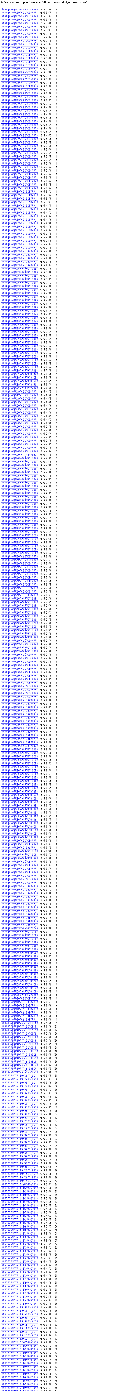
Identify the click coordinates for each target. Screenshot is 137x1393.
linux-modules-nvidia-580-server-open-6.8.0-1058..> (19, 800)
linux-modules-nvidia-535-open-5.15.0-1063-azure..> (19, 121)
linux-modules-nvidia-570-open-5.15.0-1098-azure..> (19, 573)
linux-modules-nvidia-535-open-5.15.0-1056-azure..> (19, 109)
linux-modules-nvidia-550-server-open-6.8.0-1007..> (19, 500)
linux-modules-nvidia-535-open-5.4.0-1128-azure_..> (19, 214)
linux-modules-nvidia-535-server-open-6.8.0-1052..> (19, 376)
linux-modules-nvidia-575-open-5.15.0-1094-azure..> (19, 644)
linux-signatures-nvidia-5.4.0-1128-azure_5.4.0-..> (19, 1270)
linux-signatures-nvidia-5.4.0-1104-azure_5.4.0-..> (19, 1236)
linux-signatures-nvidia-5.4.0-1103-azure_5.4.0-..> (19, 1235)
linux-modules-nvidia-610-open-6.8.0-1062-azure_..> (19, 1001)
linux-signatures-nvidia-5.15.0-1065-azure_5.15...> (19, 1116)
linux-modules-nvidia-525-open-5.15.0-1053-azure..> (19, 32)
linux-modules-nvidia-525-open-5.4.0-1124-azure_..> (19, 69)
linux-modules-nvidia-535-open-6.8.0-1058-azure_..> (19, 260)
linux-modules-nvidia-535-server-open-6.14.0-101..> (19, 370)
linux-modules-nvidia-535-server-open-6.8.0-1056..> (19, 380)
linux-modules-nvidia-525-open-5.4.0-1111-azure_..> (19, 51)
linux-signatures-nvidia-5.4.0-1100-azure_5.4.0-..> (19, 1232)
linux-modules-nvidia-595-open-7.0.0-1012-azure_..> (19, 920)
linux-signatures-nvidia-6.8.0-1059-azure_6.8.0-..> (19, 1353)
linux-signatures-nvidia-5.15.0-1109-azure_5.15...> (19, 1169)
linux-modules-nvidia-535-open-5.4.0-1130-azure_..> (19, 216)
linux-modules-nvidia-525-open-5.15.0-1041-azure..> (19, 15)
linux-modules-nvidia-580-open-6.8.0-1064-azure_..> (19, 714)
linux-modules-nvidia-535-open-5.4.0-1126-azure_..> (19, 209)
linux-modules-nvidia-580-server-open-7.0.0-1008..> (19, 819)
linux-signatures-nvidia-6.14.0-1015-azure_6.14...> (19, 1312)
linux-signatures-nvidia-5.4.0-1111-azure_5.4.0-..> (19, 1246)
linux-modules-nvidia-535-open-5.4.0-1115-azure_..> (19, 195)
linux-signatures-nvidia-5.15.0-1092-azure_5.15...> (19, 1152)
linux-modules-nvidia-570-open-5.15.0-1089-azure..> (19, 559)
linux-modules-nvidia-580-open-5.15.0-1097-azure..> (19, 658)
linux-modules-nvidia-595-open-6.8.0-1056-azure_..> (19, 888)
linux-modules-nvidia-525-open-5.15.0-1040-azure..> (19, 14)
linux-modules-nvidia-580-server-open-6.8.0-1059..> (19, 801)
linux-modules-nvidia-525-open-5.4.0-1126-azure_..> (19, 71)
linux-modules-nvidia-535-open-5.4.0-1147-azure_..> (19, 243)
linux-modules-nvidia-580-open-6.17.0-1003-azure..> (19, 685)
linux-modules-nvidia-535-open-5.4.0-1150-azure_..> (19, 247)
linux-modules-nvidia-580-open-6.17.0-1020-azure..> (19, 693)
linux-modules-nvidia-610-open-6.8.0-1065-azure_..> (19, 1005)
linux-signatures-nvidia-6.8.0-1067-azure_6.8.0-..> (19, 1362)
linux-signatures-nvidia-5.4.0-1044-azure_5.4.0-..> (19, 1184)
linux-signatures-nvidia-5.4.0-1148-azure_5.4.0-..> (19, 1300)
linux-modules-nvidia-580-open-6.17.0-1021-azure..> (19, 696)
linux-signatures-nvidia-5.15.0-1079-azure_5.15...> (19, 1132)
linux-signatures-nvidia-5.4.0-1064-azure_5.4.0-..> (19, 1202)
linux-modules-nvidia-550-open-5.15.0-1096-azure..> (19, 450)
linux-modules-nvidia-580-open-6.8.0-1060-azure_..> (19, 710)
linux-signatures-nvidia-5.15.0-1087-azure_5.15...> (19, 1144)
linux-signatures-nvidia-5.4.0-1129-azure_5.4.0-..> (19, 1271)
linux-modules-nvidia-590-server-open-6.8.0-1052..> (19, 860)
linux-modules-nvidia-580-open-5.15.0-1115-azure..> (19, 677)
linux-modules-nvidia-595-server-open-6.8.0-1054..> (19, 953)
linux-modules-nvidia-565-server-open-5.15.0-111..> (19, 542)
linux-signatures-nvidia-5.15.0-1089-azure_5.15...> (19, 1146)
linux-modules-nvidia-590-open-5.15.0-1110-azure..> (19, 843)
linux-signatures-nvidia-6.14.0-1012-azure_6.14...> (19, 1309)
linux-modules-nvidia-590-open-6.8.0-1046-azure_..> (19, 846)
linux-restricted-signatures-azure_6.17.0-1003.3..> (19, 1039)
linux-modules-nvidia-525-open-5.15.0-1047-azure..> (19, 23)
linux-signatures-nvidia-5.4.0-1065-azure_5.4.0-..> (19, 1204)
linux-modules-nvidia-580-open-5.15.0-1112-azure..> (19, 674)
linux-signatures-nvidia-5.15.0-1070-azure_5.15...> (19, 1121)
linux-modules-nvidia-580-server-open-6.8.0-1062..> (19, 804)
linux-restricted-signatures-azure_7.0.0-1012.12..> (19, 1064)
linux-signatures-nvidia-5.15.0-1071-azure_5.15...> (19, 1123)
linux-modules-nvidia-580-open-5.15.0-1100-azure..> (19, 663)
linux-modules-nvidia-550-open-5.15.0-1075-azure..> (19, 421)
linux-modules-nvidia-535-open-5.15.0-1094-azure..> (19, 163)
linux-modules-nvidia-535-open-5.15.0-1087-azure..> (19, 152)
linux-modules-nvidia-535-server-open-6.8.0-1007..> (19, 372)
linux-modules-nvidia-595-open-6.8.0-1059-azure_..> (19, 891)
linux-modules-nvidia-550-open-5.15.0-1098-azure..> (19, 453)
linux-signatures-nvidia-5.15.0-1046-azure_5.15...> (19, 1086)
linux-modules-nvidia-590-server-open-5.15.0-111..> (19, 854)
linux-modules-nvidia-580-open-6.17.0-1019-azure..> (19, 691)
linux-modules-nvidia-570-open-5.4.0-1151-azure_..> (19, 588)
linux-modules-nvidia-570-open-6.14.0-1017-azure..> (19, 591)
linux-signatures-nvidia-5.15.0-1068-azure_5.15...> (19, 1120)
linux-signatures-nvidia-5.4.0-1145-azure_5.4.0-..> (19, 1295)
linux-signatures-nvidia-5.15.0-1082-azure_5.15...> (19, 1138)
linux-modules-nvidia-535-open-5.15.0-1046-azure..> (19, 95)
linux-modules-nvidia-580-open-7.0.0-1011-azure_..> (19, 735)
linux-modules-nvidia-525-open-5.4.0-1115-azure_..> (19, 57)
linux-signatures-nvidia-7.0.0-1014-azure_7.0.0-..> (19, 1386)
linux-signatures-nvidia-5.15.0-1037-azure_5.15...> (19, 1074)
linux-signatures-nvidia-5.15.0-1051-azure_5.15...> (19, 1093)
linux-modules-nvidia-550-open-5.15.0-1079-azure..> (19, 425)
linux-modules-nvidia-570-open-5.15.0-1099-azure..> (19, 574)
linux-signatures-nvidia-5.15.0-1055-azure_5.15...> (19, 1099)
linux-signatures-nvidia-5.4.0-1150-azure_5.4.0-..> (19, 1303)
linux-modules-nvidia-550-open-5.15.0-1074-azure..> (19, 419)
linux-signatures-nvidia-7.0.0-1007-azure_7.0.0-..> (19, 1369)
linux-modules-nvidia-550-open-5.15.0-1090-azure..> (19, 440)
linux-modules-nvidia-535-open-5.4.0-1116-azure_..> (19, 197)
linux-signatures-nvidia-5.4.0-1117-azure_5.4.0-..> (19, 1254)
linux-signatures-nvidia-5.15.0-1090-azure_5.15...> (19, 1148)
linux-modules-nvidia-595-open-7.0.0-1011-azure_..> (19, 917)
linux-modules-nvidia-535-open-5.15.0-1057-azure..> (19, 110)
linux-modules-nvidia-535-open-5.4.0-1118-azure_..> (19, 200)
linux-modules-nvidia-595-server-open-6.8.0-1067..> (19, 966)
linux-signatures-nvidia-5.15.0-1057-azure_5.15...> (19, 1102)
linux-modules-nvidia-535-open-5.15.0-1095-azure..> (19, 165)
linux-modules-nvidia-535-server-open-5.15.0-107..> (19, 309)
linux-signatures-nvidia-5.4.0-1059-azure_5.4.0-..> (19, 1197)
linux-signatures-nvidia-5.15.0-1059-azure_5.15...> (19, 1105)
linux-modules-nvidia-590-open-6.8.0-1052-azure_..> (19, 849)
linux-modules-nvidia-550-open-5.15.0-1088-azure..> (19, 437)
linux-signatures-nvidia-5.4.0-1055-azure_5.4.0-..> (19, 1193)
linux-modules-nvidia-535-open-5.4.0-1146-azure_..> (19, 242)
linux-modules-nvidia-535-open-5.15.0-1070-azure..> (19, 130)
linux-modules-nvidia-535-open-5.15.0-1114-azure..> (19, 184)
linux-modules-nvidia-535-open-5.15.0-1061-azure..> (19, 118)
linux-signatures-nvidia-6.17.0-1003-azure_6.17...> (19, 1314)
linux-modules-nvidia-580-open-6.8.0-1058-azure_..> (19, 707)
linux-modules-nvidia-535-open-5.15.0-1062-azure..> (19, 120)
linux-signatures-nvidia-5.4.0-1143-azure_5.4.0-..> (19, 1292)
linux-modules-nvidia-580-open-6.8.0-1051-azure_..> (19, 700)
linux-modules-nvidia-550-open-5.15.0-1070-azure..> (19, 414)
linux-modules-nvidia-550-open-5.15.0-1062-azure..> (19, 404)
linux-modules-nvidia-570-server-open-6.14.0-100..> (19, 633)
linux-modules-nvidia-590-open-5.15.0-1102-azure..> (19, 839)
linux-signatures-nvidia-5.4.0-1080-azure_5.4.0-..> (19, 1218)
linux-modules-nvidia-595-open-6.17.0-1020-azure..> (19, 879)
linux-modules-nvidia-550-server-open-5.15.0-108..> (19, 481)
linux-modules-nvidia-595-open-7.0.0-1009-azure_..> (19, 912)
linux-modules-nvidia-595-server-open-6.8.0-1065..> (19, 965)
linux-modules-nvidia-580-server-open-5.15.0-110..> (19, 755)
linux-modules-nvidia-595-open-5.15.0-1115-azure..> (19, 867)
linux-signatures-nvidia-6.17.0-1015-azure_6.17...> (19, 1328)
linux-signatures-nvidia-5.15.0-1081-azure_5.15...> (19, 1135)
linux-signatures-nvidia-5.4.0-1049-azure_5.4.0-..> (19, 1190)
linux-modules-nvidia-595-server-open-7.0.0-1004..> (19, 967)
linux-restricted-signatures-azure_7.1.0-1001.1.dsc (19, 1070)
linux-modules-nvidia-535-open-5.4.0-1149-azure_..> (19, 246)
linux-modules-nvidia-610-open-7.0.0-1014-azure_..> (19, 1019)
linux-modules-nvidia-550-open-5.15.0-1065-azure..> (19, 408)
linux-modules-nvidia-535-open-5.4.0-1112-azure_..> (19, 191)
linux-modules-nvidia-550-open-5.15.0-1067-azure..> (19, 411)
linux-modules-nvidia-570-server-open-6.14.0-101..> (19, 635)
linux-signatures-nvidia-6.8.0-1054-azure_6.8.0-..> (19, 1349)
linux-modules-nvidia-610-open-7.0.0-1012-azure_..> (19, 1016)
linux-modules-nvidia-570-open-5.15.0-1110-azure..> (19, 583)
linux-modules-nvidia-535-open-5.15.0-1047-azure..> (19, 96)
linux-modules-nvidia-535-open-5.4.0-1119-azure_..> (19, 201)
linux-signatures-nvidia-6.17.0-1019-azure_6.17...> (19, 1334)
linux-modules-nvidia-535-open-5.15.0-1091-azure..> (19, 158)
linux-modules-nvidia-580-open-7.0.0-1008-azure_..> (19, 727)
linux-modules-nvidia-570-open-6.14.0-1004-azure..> (19, 590)
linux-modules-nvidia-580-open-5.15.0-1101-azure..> (19, 664)
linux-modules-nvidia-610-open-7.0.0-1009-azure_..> (19, 1008)
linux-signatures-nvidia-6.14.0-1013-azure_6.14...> (19, 1310)
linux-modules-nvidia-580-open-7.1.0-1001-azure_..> (19, 744)
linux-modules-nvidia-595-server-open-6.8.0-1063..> (19, 962)
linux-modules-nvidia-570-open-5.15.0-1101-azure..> (19, 577)
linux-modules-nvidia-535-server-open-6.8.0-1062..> (19, 386)
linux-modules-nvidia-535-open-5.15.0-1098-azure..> (19, 169)
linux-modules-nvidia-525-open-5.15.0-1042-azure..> (19, 16)
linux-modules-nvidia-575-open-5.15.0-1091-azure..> (19, 640)
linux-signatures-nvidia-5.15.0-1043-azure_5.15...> (19, 1082)
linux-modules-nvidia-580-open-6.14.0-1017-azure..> (19, 684)
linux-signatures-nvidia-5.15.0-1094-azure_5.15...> (19, 1155)
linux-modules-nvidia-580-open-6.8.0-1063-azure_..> (19, 713)
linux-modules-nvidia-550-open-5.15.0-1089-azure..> (19, 439)
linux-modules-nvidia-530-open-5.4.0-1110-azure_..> (19, 85)
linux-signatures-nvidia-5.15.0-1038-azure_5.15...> (19, 1075)
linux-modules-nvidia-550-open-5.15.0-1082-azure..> (19, 430)
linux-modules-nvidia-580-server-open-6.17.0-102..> (19, 786)
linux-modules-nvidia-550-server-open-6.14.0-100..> (19, 499)
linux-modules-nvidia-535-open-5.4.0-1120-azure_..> (19, 202)
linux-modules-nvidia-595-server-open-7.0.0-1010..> (19, 981)
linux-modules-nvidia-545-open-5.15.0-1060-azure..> (19, 397)
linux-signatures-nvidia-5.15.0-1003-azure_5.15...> (19, 1072)
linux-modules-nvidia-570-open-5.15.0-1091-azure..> (19, 562)
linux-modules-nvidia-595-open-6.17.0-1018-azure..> (19, 874)
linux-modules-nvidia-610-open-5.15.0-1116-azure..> (19, 995)
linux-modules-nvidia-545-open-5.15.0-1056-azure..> (19, 390)
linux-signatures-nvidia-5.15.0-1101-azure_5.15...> (19, 1165)
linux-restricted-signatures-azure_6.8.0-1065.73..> (19, 1053)
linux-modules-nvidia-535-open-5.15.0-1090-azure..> (19, 156)
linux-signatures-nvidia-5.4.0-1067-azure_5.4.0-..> (19, 1205)
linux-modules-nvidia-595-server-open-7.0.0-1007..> (19, 973)
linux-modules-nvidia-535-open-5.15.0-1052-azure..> (19, 103)
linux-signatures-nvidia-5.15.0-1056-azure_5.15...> (19, 1100)
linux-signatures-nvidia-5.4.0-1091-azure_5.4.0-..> (19, 1228)
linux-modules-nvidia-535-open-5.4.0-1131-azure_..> (19, 218)
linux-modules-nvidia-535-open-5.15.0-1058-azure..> (19, 111)
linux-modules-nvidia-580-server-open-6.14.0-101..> (19, 776)
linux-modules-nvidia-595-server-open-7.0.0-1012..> (19, 987)
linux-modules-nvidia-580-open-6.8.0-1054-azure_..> (19, 704)
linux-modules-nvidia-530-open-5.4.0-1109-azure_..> (19, 83)
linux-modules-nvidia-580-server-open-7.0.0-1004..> (19, 811)
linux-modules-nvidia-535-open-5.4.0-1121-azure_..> (19, 204)
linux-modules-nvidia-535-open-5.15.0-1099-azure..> (19, 170)
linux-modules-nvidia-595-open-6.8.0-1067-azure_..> (19, 899)
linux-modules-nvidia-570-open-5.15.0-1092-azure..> (19, 565)
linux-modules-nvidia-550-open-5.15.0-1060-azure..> (19, 401)
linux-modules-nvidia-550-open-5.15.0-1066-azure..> (19, 409)
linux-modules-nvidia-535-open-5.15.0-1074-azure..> (19, 135)
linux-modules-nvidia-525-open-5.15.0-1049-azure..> (19, 26)
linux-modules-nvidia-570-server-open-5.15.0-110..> (19, 623)
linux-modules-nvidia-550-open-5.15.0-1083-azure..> (19, 432)
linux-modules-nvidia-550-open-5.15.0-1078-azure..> (19, 423)
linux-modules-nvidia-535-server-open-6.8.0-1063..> (19, 387)
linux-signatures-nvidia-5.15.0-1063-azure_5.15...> (19, 1113)
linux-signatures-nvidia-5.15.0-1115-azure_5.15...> (19, 1177)
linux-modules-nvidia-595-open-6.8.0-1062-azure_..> (19, 893)
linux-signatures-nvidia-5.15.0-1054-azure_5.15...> (19, 1098)
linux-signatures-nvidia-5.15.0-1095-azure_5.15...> (19, 1156)
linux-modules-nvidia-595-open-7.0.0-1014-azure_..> (19, 923)
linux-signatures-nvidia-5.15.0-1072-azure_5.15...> (19, 1124)
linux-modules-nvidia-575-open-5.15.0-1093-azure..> (19, 643)
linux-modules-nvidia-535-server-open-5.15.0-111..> (19, 358)
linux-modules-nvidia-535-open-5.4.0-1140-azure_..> (19, 232)
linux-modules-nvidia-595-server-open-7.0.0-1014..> (19, 990)
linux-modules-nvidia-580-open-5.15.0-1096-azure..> (19, 657)
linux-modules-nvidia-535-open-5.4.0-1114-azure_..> (19, 194)
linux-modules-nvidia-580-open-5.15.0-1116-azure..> (19, 678)
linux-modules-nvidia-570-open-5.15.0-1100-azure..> (19, 576)
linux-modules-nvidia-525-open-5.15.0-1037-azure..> (19, 9)
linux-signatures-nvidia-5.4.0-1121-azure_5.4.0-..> (19, 1260)
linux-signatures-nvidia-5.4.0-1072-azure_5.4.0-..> (19, 1211)
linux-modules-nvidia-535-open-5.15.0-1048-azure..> (19, 97)
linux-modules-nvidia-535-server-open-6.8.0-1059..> (19, 383)
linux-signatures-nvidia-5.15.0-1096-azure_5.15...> (19, 1158)
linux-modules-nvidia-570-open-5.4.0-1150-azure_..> (19, 587)
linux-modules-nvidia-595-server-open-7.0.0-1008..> (19, 976)
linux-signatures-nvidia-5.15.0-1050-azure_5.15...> (19, 1092)
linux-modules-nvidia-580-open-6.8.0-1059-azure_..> (19, 709)
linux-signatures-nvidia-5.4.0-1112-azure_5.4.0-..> (19, 1247)
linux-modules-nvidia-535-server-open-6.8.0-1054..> (19, 379)
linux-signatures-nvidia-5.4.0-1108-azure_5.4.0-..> (19, 1242)
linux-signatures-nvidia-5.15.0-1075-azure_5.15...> (19, 1128)
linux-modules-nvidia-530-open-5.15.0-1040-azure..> (19, 76)
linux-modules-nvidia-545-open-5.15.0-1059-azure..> (19, 394)
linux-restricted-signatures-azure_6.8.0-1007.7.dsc (19, 1050)
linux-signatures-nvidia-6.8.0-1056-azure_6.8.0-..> (19, 1351)
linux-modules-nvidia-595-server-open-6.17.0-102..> (19, 946)
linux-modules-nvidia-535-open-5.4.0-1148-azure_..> (19, 244)
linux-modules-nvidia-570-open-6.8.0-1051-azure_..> (19, 594)
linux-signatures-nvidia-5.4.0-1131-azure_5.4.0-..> (19, 1274)
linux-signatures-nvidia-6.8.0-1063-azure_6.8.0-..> (19, 1358)
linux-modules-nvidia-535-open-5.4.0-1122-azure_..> (19, 205)
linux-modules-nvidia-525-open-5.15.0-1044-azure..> (19, 19)
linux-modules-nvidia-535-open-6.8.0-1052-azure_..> (19, 254)
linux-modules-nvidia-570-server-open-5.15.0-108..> (19, 597)
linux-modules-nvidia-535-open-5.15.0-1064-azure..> (19, 123)
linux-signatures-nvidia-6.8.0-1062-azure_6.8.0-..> (19, 1356)
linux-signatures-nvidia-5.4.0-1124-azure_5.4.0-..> (19, 1264)
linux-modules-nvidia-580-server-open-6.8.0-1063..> (19, 805)
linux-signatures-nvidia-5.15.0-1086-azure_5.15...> (19, 1142)
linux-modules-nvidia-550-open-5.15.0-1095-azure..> (19, 449)
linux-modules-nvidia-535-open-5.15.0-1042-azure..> (19, 89)
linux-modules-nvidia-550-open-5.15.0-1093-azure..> (19, 446)
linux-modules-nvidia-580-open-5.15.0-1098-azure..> (19, 660)
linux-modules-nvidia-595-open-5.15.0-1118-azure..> (19, 871)
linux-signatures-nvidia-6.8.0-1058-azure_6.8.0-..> (19, 1352)
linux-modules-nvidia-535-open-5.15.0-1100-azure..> (19, 172)
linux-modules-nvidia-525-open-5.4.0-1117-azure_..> (19, 60)
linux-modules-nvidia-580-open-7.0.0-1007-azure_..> (19, 724)
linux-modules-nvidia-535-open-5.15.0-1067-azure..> (19, 127)
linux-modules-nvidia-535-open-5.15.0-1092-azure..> (19, 160)
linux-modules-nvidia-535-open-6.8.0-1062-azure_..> (19, 264)
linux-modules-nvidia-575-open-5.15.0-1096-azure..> (19, 646)
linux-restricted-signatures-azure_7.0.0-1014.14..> (19, 1067)
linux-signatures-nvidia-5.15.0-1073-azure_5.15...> (19, 1126)
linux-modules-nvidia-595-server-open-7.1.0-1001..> (19, 993)
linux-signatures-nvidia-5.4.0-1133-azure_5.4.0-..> (19, 1277)
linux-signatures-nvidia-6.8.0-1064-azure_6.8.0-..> (19, 1359)
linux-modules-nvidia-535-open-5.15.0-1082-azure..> (19, 146)
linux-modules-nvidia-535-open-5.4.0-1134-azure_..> (19, 223)
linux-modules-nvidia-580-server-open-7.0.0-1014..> (19, 833)
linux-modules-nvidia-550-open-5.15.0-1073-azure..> (19, 418)
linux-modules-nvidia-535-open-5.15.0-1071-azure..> (19, 131)
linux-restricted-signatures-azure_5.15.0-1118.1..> (19, 1025)
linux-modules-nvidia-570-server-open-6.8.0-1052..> (19, 639)
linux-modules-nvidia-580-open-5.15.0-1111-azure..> (19, 672)
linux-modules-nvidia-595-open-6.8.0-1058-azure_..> (19, 889)
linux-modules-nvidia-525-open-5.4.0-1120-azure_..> (19, 64)
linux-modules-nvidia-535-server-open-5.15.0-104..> (19, 267)
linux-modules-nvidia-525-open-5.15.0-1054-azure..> (19, 33)
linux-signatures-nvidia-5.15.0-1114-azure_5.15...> (19, 1176)
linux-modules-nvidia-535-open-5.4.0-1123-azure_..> (19, 207)
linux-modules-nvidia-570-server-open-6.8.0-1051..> (19, 637)
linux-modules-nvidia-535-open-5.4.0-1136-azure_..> (19, 226)
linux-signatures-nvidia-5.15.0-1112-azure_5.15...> (19, 1174)
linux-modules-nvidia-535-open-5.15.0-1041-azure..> (19, 88)
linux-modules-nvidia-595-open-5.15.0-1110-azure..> (19, 861)
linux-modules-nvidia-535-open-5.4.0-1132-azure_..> (19, 219)
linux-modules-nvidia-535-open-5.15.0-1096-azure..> (19, 166)
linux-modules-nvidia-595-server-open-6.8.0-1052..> (19, 952)
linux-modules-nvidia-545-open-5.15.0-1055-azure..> (19, 388)
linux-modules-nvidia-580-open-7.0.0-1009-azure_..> (19, 730)
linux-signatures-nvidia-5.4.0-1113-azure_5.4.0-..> (19, 1249)
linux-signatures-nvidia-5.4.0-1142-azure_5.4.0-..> (19, 1291)
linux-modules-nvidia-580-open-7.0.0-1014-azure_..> (19, 741)
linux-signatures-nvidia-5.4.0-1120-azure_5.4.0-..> (19, 1258)
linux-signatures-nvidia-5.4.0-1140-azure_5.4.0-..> (19, 1288)
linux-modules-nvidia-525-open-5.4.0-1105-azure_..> (19, 43)
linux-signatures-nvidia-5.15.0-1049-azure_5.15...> (19, 1091)
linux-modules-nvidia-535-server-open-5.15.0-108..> (19, 321)
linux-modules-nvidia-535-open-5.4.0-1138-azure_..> (19, 229)
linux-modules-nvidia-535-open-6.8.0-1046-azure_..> (19, 251)
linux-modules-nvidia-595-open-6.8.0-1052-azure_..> (19, 885)
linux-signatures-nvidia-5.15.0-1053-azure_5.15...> (19, 1096)
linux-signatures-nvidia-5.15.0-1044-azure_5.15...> (19, 1084)
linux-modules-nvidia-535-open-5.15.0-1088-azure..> (19, 153)
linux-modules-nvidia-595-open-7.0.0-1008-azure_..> (19, 909)
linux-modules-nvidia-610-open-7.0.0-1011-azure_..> (19, 1014)
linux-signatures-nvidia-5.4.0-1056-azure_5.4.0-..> (19, 1194)
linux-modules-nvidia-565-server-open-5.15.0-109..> (19, 520)
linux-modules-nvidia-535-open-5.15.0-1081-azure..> (19, 144)
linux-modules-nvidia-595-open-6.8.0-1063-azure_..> (19, 895)
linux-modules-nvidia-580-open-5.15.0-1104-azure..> (19, 667)
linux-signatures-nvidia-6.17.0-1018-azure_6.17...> (19, 1331)
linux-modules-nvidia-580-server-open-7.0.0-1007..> (19, 816)
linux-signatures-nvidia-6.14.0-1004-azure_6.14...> (19, 1306)
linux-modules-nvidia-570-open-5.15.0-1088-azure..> (19, 558)
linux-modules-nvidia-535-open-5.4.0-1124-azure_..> (19, 208)
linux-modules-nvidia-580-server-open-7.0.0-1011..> (19, 828)
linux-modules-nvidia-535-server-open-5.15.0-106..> (19, 295)
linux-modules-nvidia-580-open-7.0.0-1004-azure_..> (19, 718)
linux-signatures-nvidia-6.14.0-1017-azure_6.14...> (19, 1313)
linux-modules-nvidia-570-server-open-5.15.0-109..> (19, 608)
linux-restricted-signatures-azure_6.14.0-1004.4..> (19, 1033)
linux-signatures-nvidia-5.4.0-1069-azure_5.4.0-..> (19, 1208)
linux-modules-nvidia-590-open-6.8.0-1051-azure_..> (19, 847)
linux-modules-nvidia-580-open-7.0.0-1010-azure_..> (19, 732)
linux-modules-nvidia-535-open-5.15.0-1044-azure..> (19, 92)
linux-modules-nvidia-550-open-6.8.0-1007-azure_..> (19, 454)
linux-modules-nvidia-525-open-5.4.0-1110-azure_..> (19, 50)
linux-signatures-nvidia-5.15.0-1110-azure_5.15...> (19, 1170)
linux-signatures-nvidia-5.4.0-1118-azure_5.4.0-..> (19, 1256)
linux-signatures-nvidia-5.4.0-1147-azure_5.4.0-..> (19, 1299)
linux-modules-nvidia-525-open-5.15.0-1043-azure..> (19, 18)
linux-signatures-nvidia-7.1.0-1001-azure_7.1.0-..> (19, 1388)
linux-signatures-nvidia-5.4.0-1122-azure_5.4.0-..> (19, 1261)
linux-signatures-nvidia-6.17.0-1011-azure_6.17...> (19, 1323)
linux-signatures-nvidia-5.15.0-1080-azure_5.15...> (19, 1134)
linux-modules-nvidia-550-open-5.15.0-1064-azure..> (19, 407)
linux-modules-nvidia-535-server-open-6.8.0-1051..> (19, 374)
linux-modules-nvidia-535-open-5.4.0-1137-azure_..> (19, 228)
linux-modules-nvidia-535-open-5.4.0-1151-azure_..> (19, 249)
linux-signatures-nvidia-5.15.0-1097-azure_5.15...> (19, 1159)
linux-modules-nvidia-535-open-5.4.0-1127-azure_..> (19, 212)
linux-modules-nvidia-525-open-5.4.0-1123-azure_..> (19, 68)
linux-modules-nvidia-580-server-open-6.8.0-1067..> (19, 809)
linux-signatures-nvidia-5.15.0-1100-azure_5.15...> (19, 1163)
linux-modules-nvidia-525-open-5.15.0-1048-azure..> (19, 25)
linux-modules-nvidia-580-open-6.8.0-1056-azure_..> (19, 706)
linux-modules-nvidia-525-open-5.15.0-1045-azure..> (19, 21)
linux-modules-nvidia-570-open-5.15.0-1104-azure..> (19, 580)
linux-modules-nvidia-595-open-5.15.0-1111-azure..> (19, 863)
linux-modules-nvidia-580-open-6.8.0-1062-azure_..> (19, 711)
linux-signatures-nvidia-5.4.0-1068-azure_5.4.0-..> (19, 1207)
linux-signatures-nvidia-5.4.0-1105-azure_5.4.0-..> (19, 1237)
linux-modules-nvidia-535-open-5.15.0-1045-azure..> (19, 93)
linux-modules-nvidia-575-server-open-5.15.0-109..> (19, 647)
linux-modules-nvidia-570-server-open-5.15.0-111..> (19, 630)
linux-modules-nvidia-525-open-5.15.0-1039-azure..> (19, 12)
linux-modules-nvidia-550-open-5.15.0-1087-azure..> (19, 436)
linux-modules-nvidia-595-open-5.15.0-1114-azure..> (19, 865)
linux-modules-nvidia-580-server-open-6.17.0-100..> (19, 777)
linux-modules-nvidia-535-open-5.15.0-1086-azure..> (19, 151)
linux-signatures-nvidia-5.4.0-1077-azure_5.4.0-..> (19, 1215)
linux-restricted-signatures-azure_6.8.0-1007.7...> (19, 1051)
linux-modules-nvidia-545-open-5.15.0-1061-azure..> (19, 400)
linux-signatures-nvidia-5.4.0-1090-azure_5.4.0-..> (19, 1226)
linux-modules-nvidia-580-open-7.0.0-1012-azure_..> (19, 738)
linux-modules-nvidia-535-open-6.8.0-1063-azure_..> (19, 265)
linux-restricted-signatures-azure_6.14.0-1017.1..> (19, 1036)
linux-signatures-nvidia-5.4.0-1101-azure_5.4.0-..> (19, 1233)
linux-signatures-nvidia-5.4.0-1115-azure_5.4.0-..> (19, 1251)
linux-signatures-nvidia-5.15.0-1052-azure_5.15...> (19, 1095)
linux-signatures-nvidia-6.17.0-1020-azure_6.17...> (19, 1337)
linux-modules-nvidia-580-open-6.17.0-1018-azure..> (19, 688)
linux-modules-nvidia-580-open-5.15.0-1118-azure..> (19, 681)
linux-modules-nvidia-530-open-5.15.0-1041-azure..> (19, 78)
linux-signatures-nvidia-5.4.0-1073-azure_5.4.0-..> (19, 1212)
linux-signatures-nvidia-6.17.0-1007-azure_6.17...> (19, 1320)
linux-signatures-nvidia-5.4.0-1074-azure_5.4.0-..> (19, 1214)
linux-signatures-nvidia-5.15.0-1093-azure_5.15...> (19, 1153)
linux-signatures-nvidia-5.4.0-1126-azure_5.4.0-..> (19, 1265)
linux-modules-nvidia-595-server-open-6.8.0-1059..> (19, 958)
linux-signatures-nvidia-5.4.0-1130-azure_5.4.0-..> (19, 1272)
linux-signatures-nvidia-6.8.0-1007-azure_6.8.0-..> (19, 1342)
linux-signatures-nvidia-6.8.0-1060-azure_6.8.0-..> (19, 1355)
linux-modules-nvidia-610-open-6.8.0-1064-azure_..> (19, 1004)
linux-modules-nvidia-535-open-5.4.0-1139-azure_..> (19, 230)
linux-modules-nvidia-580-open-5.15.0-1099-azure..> (19, 661)
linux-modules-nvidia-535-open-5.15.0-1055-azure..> (19, 107)
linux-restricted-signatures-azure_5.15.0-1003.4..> (19, 1022)
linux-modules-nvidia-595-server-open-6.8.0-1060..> (19, 959)
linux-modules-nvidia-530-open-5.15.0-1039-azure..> (19, 75)
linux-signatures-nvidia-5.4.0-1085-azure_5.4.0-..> (19, 1221)
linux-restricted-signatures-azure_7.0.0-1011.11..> (19, 1061)
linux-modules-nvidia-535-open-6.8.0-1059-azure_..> (19, 261)
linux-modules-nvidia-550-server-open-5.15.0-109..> (19, 495)
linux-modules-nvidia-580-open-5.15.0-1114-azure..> (19, 675)
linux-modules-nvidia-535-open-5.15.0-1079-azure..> (19, 141)
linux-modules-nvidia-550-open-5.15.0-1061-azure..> (19, 402)
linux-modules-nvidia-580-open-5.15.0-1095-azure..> (19, 656)
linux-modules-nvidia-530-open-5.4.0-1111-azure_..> (19, 86)
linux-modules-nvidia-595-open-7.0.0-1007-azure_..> (19, 906)
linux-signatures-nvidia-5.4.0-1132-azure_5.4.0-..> (19, 1275)
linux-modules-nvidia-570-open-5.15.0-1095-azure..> (19, 569)
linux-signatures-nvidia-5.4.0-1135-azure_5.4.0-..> (19, 1281)
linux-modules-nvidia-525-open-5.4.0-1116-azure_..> (19, 58)
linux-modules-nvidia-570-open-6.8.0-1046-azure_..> (19, 593)
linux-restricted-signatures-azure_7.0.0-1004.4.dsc (19, 1058)
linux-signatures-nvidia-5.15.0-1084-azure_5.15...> (19, 1141)
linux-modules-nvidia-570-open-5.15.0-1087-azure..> (19, 556)
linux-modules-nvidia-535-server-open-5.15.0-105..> (19, 279)
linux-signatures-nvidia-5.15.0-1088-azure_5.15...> (19, 1145)
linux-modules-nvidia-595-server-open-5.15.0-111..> (19, 928)
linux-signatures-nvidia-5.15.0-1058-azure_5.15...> (19, 1103)
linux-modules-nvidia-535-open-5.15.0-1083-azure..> (19, 148)
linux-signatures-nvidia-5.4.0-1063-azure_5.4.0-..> (19, 1201)
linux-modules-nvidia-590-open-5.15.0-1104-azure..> (19, 840)
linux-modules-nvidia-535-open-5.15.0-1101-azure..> (19, 173)
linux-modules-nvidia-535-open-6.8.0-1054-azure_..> (19, 257)
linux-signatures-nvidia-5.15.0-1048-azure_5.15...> (19, 1089)
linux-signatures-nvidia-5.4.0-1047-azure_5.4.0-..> (19, 1187)
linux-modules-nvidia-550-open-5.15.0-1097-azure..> (19, 451)
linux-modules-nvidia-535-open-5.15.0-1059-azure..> (19, 113)
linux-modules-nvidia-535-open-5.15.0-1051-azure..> (19, 102)
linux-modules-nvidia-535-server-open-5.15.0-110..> (19, 351)
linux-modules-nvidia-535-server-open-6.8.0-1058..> (19, 381)
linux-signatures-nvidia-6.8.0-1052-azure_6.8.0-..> (19, 1346)
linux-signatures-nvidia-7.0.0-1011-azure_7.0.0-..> (19, 1380)
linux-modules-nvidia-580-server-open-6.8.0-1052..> (19, 794)
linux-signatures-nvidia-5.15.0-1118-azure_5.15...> (19, 1181)
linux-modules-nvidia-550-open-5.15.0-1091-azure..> (19, 442)
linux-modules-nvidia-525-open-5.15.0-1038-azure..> (19, 11)
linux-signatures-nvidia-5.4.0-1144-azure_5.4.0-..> (19, 1293)
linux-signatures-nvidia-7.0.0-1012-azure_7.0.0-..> (19, 1383)
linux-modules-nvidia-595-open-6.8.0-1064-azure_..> (19, 896)
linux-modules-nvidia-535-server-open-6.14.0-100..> (19, 369)
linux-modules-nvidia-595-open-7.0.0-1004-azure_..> (19, 900)
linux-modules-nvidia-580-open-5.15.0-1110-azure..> (19, 670)
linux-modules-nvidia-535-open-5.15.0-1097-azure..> (19, 167)
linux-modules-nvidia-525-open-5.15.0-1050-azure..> (19, 28)
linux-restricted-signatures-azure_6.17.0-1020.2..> (19, 1044)
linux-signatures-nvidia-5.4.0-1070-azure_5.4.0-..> (19, 1209)
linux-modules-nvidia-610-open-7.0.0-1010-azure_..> (19, 1011)
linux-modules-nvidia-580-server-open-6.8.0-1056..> (19, 798)
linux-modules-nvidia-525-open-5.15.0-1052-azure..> (19, 30)
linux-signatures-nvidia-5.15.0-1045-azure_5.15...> (19, 1085)
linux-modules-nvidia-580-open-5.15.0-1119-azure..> (19, 682)
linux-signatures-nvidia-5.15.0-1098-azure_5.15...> (19, 1160)
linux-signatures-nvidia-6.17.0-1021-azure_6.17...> (19, 1340)
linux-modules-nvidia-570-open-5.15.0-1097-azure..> (19, 572)
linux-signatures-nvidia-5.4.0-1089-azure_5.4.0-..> (19, 1225)
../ (2, 8)
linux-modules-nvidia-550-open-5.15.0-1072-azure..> (19, 416)
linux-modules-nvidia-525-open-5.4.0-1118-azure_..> (19, 61)
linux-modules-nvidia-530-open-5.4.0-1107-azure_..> (19, 81)
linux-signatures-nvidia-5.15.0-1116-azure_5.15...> (19, 1179)
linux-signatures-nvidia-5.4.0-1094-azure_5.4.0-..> (19, 1229)
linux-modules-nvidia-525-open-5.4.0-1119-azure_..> (19, 63)
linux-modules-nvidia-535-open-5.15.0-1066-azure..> (19, 125)
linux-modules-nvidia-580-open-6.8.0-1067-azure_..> (19, 717)
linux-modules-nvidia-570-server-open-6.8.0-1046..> (19, 636)
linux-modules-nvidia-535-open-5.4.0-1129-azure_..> (19, 215)
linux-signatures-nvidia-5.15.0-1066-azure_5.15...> (19, 1117)
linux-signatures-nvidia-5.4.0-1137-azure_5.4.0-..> (19, 1284)
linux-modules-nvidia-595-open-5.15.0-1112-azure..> (19, 864)
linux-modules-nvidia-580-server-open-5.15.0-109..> (19, 746)
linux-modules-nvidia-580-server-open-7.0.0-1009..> (19, 822)
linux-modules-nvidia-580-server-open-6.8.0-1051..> (19, 793)
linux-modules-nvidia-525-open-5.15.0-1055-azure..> (19, 35)
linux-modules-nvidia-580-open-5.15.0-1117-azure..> (19, 679)
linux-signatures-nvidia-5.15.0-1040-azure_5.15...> (19, 1078)
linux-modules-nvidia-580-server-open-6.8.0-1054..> (19, 797)
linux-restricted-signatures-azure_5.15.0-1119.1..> (19, 1028)
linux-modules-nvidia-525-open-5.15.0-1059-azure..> (19, 40)
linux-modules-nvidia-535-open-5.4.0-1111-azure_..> (19, 190)
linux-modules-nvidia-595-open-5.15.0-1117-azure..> (19, 870)
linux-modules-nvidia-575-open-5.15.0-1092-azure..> (19, 642)
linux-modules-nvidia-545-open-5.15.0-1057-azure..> (19, 391)
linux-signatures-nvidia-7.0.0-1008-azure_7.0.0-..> (19, 1372)
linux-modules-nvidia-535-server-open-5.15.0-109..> (19, 335)
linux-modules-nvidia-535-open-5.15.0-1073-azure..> (19, 134)
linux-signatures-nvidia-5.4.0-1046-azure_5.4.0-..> (19, 1186)
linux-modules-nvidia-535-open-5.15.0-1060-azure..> (19, 116)
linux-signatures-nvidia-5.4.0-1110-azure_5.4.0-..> (19, 1244)
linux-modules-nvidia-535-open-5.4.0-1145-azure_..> (19, 239)
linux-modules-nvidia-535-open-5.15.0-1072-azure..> (19, 132)
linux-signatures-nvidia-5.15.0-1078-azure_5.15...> (19, 1131)
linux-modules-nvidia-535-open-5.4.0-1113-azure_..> (19, 193)
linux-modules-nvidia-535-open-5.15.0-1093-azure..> (19, 162)
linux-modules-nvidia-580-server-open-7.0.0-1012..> (19, 830)
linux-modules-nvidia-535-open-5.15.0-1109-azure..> (19, 177)
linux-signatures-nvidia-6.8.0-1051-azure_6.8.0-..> (19, 1345)
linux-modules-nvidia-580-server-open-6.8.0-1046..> (19, 791)
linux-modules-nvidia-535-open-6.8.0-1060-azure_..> (19, 263)
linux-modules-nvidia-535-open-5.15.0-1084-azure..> (19, 149)
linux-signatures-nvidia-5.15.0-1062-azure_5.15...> (19, 1112)
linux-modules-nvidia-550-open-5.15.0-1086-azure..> (19, 435)
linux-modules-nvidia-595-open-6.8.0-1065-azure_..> (19, 898)
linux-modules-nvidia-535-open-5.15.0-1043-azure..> (19, 90)
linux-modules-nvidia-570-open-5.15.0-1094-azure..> (19, 567)
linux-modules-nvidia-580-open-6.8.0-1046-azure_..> (19, 699)
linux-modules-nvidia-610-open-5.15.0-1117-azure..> (19, 997)
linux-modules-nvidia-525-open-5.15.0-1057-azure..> (19, 37)
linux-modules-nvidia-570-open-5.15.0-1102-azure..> (19, 579)
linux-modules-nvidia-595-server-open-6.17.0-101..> (19, 941)
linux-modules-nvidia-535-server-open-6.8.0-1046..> (19, 373)
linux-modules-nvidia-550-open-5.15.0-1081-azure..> (19, 428)
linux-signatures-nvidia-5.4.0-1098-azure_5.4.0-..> (19, 1230)
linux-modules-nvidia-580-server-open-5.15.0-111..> (19, 762)
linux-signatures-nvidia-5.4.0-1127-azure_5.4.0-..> (19, 1268)
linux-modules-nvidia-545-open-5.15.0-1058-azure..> (19, 393)
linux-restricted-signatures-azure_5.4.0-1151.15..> (19, 1030)
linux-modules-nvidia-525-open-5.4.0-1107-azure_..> (19, 46)
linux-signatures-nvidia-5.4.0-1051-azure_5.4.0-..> (19, 1191)
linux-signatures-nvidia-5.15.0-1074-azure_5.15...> (19, 1127)
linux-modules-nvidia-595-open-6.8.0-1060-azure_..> (19, 892)
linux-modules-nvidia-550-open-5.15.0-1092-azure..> (19, 444)
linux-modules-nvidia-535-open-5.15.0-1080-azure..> (19, 142)
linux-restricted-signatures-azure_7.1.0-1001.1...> (19, 1071)
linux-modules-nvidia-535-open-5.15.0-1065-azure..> (19, 124)
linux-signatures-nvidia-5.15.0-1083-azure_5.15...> (19, 1139)
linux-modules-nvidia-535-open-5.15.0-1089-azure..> (19, 155)
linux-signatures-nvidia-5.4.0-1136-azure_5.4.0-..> (19, 1282)
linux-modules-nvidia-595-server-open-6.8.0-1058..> (19, 956)
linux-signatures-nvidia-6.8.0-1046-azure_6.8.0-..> (19, 1344)
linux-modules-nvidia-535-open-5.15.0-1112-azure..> (19, 183)
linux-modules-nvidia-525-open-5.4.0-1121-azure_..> (19, 65)
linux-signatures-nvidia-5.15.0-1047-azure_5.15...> (19, 1088)
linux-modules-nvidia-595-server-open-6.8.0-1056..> (19, 955)
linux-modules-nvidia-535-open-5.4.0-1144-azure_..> (19, 237)
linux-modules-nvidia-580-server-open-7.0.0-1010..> (19, 825)
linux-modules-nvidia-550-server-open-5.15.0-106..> (19, 456)
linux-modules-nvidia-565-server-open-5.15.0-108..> (19, 506)
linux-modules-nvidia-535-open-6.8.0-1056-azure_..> (19, 258)
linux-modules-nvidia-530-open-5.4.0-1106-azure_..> (19, 79)
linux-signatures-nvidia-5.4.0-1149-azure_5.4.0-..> (19, 1302)
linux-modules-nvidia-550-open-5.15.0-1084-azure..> (19, 433)
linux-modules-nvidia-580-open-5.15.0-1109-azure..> (19, 668)
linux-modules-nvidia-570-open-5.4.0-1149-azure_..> (19, 586)
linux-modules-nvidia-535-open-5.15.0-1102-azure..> (19, 174)
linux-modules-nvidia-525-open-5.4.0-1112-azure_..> (19, 53)
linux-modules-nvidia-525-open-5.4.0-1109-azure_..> (19, 49)
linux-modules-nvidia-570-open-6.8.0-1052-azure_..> (19, 595)
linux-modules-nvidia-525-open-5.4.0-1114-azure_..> (19, 56)
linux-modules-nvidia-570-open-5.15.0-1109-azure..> (19, 581)
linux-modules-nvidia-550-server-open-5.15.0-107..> (19, 468)
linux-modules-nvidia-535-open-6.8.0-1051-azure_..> (19, 253)
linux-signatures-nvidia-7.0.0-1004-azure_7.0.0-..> (19, 1363)
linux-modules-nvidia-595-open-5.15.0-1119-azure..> (19, 872)
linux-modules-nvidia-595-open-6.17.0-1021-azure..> (19, 882)
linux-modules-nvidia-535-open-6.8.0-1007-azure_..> (19, 250)
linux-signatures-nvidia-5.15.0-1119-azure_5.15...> (19, 1183)
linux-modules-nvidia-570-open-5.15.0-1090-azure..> (19, 560)
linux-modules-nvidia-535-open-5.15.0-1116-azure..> (19, 187)
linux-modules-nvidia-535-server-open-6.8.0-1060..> (19, 384)
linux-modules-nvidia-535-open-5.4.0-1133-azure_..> (19, 221)
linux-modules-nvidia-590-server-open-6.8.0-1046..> (19, 857)
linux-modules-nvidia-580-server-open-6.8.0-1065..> (19, 808)
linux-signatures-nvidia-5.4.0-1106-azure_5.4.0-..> (19, 1239)
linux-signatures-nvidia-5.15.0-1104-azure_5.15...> (19, 1167)
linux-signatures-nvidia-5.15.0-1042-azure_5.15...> (19, 1081)
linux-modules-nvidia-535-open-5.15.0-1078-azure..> (19, 139)
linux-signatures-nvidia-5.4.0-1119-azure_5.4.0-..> (19, 1257)
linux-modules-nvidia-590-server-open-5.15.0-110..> (19, 850)
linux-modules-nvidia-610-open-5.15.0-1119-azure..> (19, 1000)
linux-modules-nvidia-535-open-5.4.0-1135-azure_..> (19, 225)
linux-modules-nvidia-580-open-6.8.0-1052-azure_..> (19, 702)
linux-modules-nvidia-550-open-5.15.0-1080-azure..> (19, 426)
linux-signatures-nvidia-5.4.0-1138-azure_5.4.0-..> (19, 1285)
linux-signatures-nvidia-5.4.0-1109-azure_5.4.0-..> (19, 1243)
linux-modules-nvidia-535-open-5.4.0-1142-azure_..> (19, 235)
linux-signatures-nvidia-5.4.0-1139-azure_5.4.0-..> (19, 1286)
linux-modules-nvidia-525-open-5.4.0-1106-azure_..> (19, 44)
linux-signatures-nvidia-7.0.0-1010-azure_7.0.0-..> (19, 1377)
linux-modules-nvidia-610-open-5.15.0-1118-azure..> (19, 998)
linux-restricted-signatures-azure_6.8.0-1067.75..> (19, 1056)
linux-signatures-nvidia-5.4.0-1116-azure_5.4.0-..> (19, 1253)
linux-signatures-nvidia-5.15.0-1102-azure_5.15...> (19, 1166)
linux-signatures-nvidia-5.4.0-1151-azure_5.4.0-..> (19, 1305)
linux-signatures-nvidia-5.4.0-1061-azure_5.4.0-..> (19, 1198)
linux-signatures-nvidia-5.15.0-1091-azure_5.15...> (19, 1149)
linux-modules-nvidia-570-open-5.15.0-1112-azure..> (19, 584)
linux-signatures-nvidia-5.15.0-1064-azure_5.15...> (19, 1114)
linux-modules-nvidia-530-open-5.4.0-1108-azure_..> (19, 82)
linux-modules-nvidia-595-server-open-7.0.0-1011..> (19, 984)
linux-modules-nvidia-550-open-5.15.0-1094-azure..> (19, 447)
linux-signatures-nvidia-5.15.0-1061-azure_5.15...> (19, 1110)
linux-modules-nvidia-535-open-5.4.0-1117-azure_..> (19, 198)
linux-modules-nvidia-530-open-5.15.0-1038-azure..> (19, 74)
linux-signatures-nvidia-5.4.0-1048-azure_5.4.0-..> (19, 1188)
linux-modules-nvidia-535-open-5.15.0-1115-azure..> (19, 186)
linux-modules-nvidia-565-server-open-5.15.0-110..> (19, 535)
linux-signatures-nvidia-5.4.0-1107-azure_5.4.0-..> (19, 1240)
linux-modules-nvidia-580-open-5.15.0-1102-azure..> (19, 665)
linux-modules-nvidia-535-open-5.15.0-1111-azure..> (19, 181)
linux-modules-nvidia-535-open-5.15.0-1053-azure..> (19, 104)
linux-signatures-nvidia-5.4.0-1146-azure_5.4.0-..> (19, 1298)
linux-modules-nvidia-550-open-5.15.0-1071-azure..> (19, 415)
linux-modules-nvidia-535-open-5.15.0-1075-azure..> (19, 137)
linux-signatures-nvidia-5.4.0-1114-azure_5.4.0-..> (19, 1250)
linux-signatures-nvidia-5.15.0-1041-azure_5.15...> (19, 1079)
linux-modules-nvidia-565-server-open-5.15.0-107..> (19, 502)
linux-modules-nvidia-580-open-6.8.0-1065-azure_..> (19, 716)
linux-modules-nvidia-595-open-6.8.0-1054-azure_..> (19, 886)
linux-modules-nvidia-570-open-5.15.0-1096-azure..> (19, 570)
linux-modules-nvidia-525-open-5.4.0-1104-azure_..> (19, 42)
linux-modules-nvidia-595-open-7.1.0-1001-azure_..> (19, 925)
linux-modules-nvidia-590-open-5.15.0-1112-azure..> (19, 844)
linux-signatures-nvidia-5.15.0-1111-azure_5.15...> (19, 1173)
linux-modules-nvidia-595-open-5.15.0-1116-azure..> (19, 868)
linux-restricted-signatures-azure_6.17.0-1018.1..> (19, 1042)
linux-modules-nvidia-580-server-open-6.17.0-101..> (19, 780)
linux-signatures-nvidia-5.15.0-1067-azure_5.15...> (19, 1119)
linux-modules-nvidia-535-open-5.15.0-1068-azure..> (19, 128)
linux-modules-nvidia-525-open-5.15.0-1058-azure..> (19, 39)
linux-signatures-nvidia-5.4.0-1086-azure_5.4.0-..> (19, 1223)
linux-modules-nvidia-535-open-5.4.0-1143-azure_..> (19, 236)
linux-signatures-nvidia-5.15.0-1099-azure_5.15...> (19, 1162)
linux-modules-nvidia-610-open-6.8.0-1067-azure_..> (19, 1007)
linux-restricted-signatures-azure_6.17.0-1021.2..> (19, 1047)
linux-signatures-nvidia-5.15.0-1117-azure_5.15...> (19, 1180)
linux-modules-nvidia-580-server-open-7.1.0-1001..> (19, 836)
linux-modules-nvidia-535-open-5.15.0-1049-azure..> (19, 99)
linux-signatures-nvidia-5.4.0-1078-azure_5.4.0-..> (19, 1216)
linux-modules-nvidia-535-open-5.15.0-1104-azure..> (19, 176)
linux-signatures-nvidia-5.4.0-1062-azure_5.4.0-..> (19, 1200)
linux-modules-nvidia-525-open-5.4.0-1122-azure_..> (19, 67)
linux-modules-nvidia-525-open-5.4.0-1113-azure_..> (19, 54)
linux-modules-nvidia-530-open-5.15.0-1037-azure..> (19, 72)
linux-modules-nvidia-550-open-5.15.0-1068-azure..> (19, 412)
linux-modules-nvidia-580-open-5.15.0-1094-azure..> (19, 654)
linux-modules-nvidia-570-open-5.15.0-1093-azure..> (19, 566)
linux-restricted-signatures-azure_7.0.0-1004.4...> (19, 1060)
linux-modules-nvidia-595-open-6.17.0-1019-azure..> (19, 877)
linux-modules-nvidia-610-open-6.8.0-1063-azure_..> (19, 1002)
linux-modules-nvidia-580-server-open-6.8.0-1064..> (19, 807)
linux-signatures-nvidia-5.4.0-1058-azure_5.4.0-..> (19, 1195)
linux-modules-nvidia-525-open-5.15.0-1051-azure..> (19, 29)
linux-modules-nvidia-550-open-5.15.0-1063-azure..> (19, 405)
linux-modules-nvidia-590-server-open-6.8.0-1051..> (19, 858)
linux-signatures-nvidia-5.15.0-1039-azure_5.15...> (19, 1077)
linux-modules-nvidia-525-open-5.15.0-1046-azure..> (19, 22)
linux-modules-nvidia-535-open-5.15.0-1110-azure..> (19, 179)
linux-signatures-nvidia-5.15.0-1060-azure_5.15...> (19, 1107)
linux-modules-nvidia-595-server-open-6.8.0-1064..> (19, 963)
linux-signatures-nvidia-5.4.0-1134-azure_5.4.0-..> (19, 1279)
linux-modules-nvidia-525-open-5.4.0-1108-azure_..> (19, 47)
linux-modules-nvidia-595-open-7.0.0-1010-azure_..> (19, 914)
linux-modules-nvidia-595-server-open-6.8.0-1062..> (19, 960)
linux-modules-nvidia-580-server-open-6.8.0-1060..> (19, 802)
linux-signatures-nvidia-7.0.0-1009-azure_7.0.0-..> (19, 1374)
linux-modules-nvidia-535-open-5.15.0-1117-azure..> (19, 188)
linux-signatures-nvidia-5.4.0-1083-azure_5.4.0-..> (19, 1219)
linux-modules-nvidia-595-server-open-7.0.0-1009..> (19, 979)
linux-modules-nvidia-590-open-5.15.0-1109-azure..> (19, 842)
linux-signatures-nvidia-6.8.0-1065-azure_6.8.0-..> (19, 1360)
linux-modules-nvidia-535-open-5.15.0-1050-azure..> (19, 100)
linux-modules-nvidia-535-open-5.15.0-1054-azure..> (19, 106)
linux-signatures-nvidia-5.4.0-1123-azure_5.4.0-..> (19, 1263)
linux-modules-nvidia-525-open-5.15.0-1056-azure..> (19, 36)
